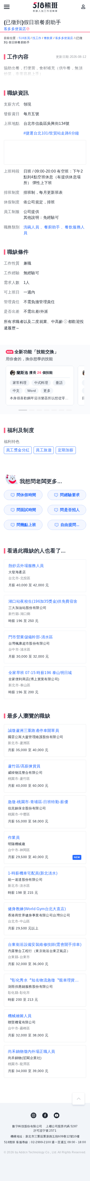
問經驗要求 (70, 495)
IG (33, 1115)
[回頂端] (78, 1098)
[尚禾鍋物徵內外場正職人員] (45, 1061)
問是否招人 (70, 510)
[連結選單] (7, 7)
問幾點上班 (26, 525)
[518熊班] (45, 7)
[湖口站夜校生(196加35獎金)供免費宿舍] (45, 611)
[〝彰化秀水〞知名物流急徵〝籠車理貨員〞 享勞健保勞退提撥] (45, 990)
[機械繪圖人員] (45, 1026)
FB (45, 1115)
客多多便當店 (64, 38)
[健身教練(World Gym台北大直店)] (45, 919)
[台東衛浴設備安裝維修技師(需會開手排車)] (45, 954)
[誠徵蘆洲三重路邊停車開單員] (45, 740)
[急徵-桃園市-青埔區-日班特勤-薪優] (45, 812)
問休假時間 (26, 495)
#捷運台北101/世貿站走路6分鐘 (51, 133)
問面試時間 (26, 510)
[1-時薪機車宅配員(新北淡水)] (45, 883)
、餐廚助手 (50, 227)
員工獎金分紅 (18, 450)
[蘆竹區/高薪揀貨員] (45, 776)
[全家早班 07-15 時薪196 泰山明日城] (45, 683)
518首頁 (24, 38)
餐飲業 (48, 38)
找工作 (36, 38)
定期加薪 (66, 450)
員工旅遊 (44, 450)
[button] (22, 410)
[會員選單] (83, 7)
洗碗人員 (31, 227)
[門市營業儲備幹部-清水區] (45, 647)
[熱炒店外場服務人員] (45, 576)
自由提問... (69, 525)
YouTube (57, 1115)
